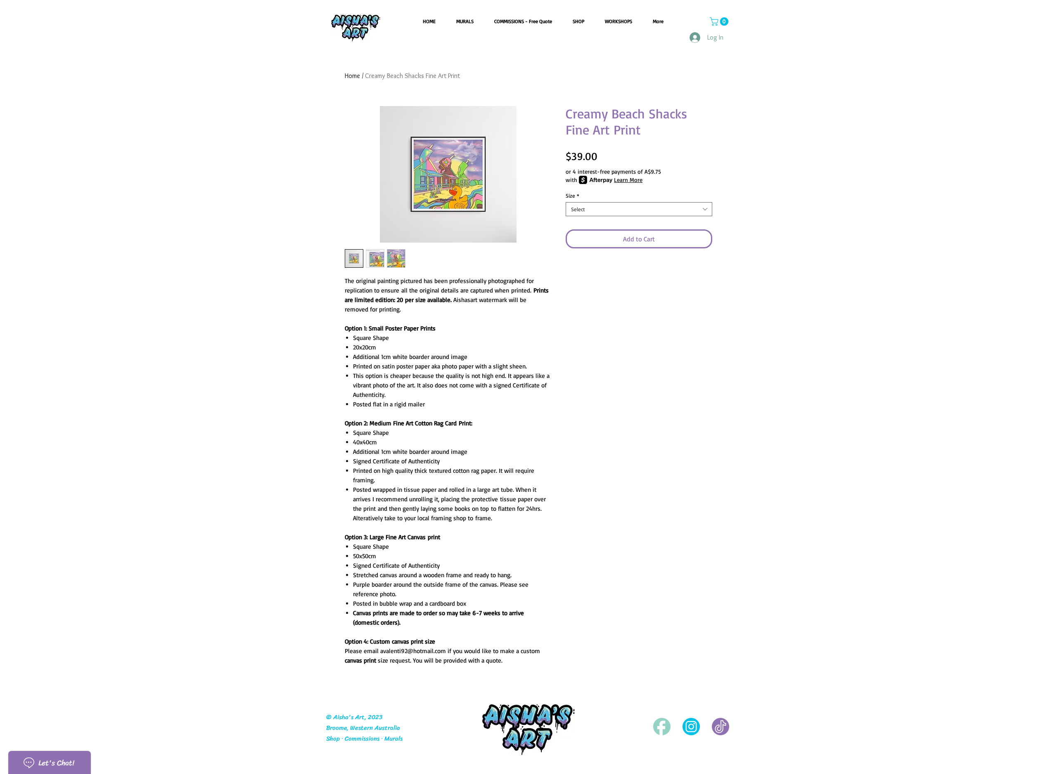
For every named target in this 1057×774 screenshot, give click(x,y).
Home (352, 76)
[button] (720, 21)
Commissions (362, 738)
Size (572, 195)
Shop (333, 738)
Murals (393, 738)
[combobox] (639, 209)
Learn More (628, 179)
